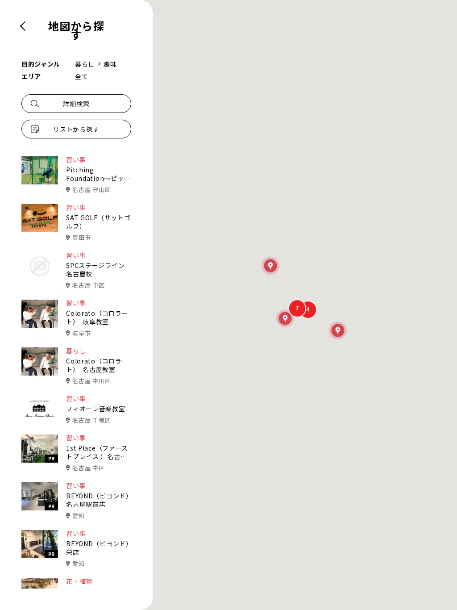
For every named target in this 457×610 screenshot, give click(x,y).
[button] (337, 330)
